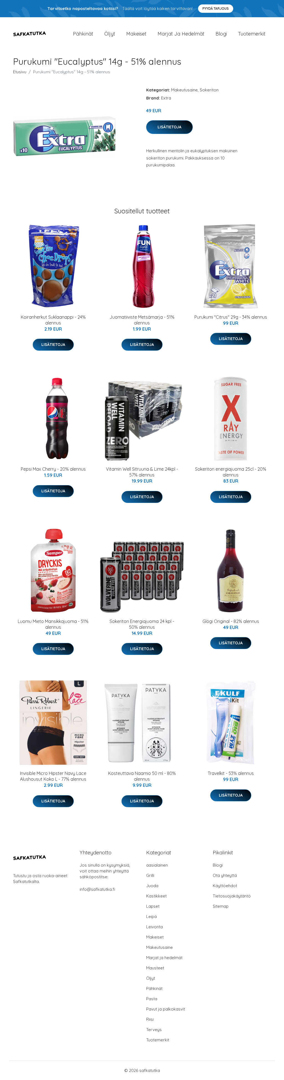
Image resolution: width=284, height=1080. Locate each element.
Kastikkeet (156, 896)
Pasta (151, 998)
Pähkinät (83, 34)
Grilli (150, 875)
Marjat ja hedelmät (181, 34)
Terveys (154, 1029)
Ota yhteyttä (225, 875)
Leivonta (154, 926)
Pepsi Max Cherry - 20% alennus (53, 469)
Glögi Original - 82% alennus (230, 621)
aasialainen (157, 865)
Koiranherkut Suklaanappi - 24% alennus (53, 320)
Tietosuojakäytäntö (232, 896)
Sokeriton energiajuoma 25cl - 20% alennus (230, 472)
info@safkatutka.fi (97, 889)
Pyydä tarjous (215, 8)
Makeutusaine (184, 90)
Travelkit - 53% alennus (231, 773)
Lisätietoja (169, 126)
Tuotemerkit (251, 34)
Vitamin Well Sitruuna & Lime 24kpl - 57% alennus (142, 472)
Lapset (152, 906)
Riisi (150, 1019)
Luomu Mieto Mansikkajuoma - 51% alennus (53, 624)
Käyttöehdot (225, 885)
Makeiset (136, 34)
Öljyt (109, 34)
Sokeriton (209, 90)
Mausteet (155, 968)
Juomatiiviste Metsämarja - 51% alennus (142, 320)
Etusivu (19, 71)
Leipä (151, 916)
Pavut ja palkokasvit (165, 1009)
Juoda (152, 885)
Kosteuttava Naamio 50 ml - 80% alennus (142, 776)
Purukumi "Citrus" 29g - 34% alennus (230, 317)
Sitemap (221, 906)
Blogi (221, 34)
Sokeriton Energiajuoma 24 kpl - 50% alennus (142, 624)
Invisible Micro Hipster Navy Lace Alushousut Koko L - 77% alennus (53, 776)
